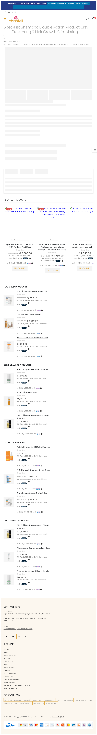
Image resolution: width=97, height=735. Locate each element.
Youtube (12, 636)
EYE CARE (17, 700)
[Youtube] (8, 12)
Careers (7, 670)
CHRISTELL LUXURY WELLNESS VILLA (55, 7)
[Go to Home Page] (4, 35)
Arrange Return (10, 688)
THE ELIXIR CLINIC (20, 7)
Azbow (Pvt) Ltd (58, 717)
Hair (47, 240)
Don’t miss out (10, 673)
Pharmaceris (24, 240)
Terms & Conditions (12, 679)
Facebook (6, 636)
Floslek (34, 700)
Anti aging (8, 700)
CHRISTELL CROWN (34, 7)
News (6, 664)
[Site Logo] (15, 19)
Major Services (10, 655)
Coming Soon (9, 676)
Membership (9, 667)
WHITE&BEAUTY (51, 703)
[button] (5, 19)
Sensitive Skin (15, 240)
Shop (6, 652)
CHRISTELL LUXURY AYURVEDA (78, 3)
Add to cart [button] (20, 268)
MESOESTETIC (49, 700)
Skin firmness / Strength (22, 703)
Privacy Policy (9, 682)
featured (27, 700)
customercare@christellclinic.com (18, 629)
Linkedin (25, 636)
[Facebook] (5, 12)
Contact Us (8, 661)
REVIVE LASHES (80, 700)
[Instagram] (12, 12)
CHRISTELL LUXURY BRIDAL (57, 3)
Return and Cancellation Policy (17, 685)
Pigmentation (68, 700)
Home (6, 649)
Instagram (19, 636)
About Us (7, 658)
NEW (58, 700)
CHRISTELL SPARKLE (76, 7)
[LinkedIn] (16, 12)
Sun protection (38, 703)
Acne (80, 240)
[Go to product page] (9, 300)
